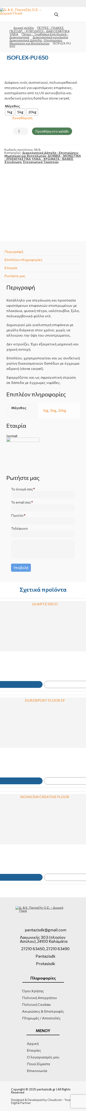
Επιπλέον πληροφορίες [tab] (23, 259)
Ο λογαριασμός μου (43, 1057)
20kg (62, 410)
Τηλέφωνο (19, 528)
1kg (45, 410)
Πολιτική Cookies (36, 1004)
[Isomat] (43, 454)
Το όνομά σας (22, 489)
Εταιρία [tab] (10, 268)
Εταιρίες (34, 1050)
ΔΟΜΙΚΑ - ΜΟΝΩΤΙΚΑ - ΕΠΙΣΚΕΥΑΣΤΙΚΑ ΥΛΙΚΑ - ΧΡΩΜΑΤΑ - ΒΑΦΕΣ (42, 157)
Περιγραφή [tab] (13, 251)
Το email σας (21, 502)
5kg (53, 410)
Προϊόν (17, 515)
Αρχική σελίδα (23, 28)
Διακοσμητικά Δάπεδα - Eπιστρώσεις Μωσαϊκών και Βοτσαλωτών (35, 41)
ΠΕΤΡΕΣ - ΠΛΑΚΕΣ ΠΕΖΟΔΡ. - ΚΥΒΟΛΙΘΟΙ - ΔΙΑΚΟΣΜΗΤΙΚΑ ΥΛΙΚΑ (39, 31)
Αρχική (33, 1043)
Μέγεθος (12, 106)
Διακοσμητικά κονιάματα (50, 37)
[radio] (9, 112)
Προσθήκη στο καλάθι (52, 131)
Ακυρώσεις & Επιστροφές (43, 1011)
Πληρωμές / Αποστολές (41, 1018)
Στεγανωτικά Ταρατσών (41, 162)
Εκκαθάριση (22, 118)
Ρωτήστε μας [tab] (14, 276)
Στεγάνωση (13, 162)
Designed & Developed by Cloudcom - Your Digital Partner (41, 1101)
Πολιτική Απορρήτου (39, 998)
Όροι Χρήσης (33, 991)
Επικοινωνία (37, 1070)
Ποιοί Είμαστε (38, 1064)
